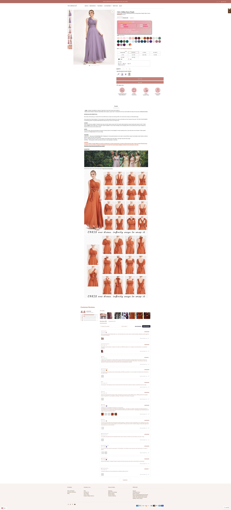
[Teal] (127, 41)
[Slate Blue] (136, 41)
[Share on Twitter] (229, 8)
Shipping (110, 490)
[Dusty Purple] (147, 41)
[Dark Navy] (145, 41)
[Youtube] (74, 504)
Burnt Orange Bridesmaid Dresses (140, 494)
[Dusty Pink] (130, 38)
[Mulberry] (118, 44)
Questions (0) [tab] (112, 321)
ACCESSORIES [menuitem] (107, 5)
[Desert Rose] (159, 41)
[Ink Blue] (142, 41)
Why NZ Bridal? (70, 490)
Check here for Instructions (107, 168)
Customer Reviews (71, 492)
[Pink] (124, 38)
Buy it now (140, 82)
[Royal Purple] (150, 41)
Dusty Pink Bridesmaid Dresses (140, 497)
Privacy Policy (111, 494)
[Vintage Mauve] (156, 41)
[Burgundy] (136, 38)
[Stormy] (139, 41)
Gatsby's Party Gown (137, 498)
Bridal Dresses (136, 493)
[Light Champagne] (127, 44)
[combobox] (124, 326)
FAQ (85, 490)
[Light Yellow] (142, 38)
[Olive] (124, 41)
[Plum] (124, 44)
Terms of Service (112, 495)
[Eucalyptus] (159, 38)
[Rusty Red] (147, 38)
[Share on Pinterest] (229, 11)
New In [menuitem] (86, 5)
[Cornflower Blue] (130, 41)
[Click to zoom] (112, 11)
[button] (121, 15)
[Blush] (121, 38)
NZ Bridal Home (136, 492)
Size (124, 49)
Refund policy (111, 493)
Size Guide (86, 493)
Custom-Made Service (89, 495)
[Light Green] (156, 38)
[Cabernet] (139, 38)
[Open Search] (217, 1)
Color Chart (86, 494)
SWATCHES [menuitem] (115, 5)
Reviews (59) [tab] (103, 321)
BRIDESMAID (92, 5)
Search (134, 490)
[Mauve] (153, 41)
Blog (68, 493)
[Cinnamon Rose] (150, 38)
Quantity (118, 68)
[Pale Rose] (127, 38)
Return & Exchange (112, 492)
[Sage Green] (153, 38)
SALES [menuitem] (120, 5)
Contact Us (86, 492)
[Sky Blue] (133, 41)
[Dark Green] (118, 41)
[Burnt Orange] (145, 38)
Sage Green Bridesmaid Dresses (140, 495)
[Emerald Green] (121, 41)
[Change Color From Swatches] (130, 44)
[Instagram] (70, 504)
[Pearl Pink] (118, 38)
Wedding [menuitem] (100, 5)
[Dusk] (121, 44)
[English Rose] (133, 38)
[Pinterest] (72, 504)
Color (118, 35)
